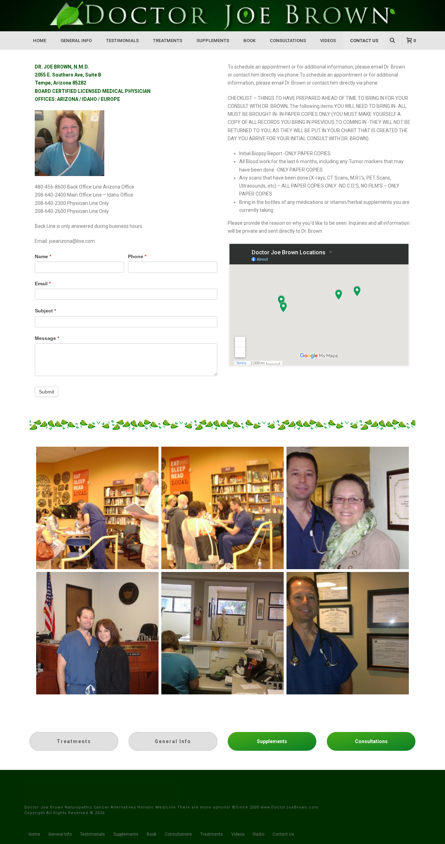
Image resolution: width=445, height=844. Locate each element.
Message (47, 338)
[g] (222, 633)
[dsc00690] (222, 508)
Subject (45, 310)
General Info (76, 40)
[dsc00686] (97, 508)
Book (249, 40)
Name (43, 256)
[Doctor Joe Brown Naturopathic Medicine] (222, 15)
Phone (137, 256)
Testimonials (122, 40)
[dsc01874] (97, 633)
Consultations (288, 40)
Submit (46, 392)
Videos (328, 40)
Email (43, 283)
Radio (258, 834)
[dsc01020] (347, 508)
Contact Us (364, 40)
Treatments (167, 40)
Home (39, 40)
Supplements (212, 40)
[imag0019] (347, 633)
